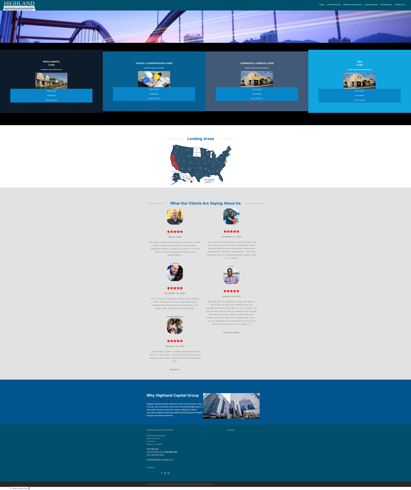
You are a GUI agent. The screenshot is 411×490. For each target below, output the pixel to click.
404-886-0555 (171, 452)
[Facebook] (162, 473)
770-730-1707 (153, 449)
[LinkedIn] (168, 473)
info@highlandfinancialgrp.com (160, 460)
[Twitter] (165, 473)
